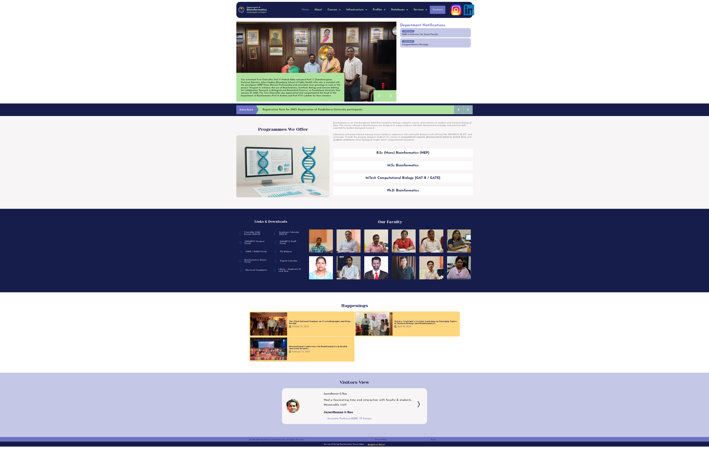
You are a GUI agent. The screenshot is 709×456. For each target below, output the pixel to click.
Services (419, 9)
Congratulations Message (415, 44)
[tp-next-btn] (417, 404)
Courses (332, 9)
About (318, 9)
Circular (408, 31)
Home (305, 9)
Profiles (377, 9)
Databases (398, 9)
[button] (334, 10)
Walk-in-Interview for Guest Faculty (420, 34)
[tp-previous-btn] (291, 404)
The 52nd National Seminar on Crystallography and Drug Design (319, 322)
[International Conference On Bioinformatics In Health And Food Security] (268, 349)
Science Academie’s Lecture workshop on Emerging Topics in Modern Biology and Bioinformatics (425, 322)
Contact (438, 9)
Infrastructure (355, 9)
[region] (316, 62)
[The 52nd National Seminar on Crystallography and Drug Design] (268, 324)
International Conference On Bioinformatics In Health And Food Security (318, 348)
